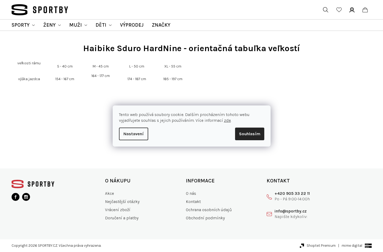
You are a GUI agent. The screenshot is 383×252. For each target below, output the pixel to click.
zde (227, 120)
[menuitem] (23, 25)
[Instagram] (26, 197)
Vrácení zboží (117, 209)
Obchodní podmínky (205, 217)
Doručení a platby (121, 217)
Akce (109, 193)
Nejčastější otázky (122, 201)
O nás (191, 193)
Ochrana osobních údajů (209, 209)
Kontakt (193, 201)
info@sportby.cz (291, 211)
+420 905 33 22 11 (292, 193)
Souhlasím (249, 133)
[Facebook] (15, 197)
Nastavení (133, 133)
